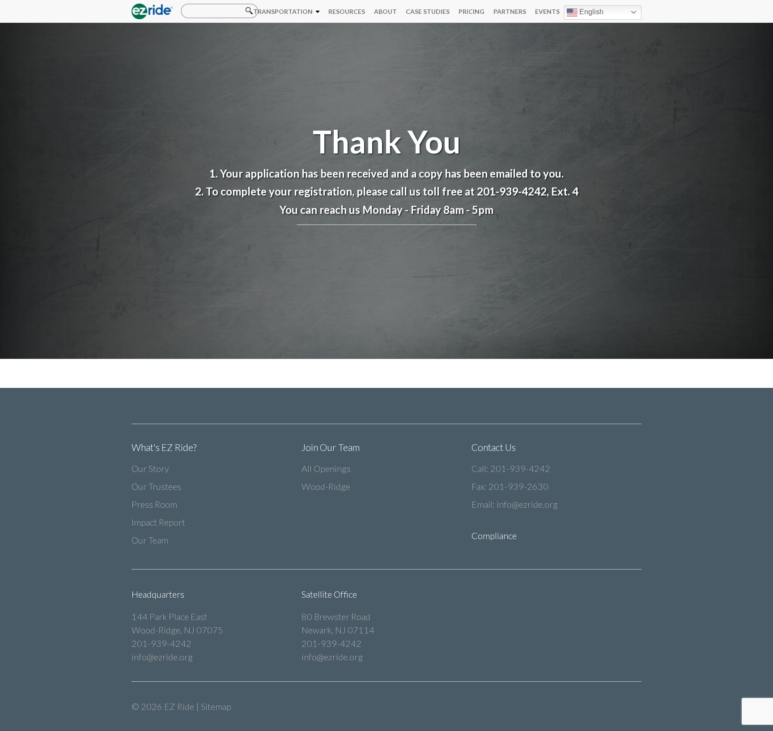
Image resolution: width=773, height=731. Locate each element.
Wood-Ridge (326, 486)
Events (547, 11)
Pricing (471, 11)
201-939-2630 (518, 486)
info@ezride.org (527, 504)
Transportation (283, 11)
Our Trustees (156, 486)
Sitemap (216, 706)
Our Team (150, 540)
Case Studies (428, 11)
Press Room (154, 504)
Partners (509, 11)
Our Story (150, 468)
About (385, 11)
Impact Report (158, 522)
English (590, 12)
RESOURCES (346, 11)
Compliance (494, 535)
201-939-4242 (520, 468)
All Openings (326, 468)
